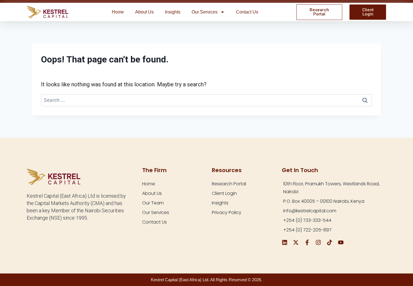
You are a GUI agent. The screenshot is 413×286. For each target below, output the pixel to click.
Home (118, 12)
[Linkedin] (284, 242)
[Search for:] (206, 99)
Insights (172, 12)
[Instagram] (318, 242)
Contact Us (247, 12)
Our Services (204, 12)
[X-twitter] (296, 242)
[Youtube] (341, 242)
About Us (144, 12)
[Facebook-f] (307, 242)
